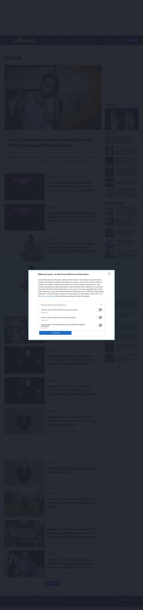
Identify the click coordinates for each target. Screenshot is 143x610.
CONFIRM (55, 333)
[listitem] (71, 305)
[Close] (110, 274)
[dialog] (71, 305)
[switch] (99, 309)
